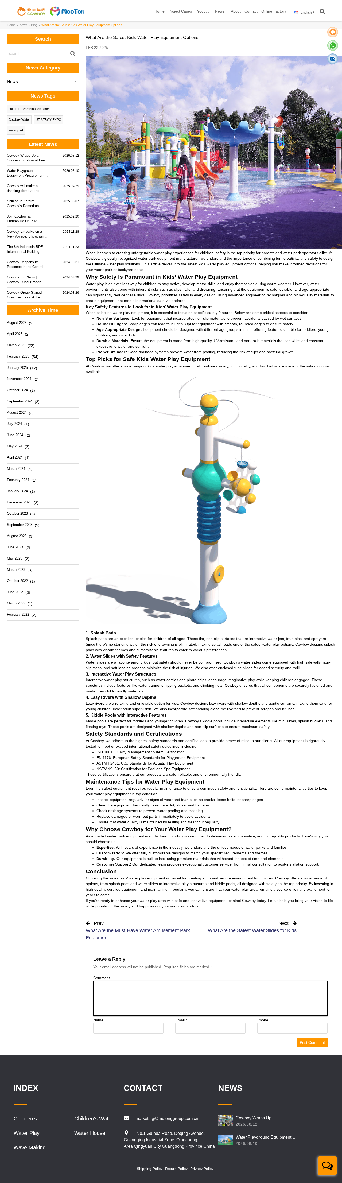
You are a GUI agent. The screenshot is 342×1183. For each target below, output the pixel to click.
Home (159, 11)
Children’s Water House (93, 1119)
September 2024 (19, 401)
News (219, 11)
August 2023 (16, 536)
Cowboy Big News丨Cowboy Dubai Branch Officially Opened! (24, 280)
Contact (251, 11)
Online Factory (273, 11)
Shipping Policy (149, 1168)
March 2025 (16, 345)
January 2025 (17, 368)
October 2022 (17, 581)
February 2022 (18, 614)
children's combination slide (29, 109)
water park (16, 130)
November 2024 (19, 379)
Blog (34, 25)
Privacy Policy (201, 1168)
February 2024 (18, 480)
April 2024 (14, 457)
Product (202, 11)
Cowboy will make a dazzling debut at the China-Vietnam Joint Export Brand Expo (23, 188)
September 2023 (19, 525)
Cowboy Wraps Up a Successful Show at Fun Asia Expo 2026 (26, 158)
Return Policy (176, 1168)
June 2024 (15, 435)
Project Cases (180, 11)
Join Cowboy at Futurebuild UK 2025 (22, 218)
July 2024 (14, 424)
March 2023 (16, 570)
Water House (89, 1133)
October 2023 (17, 513)
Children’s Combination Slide (35, 1119)
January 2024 (17, 491)
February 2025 (18, 356)
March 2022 (16, 603)
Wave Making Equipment (30, 1148)
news (23, 25)
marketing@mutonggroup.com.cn (166, 1118)
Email (181, 1020)
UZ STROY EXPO (48, 120)
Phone (262, 1020)
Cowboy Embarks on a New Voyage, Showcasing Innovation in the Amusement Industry (27, 234)
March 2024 (16, 469)
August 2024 (16, 412)
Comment (101, 978)
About (236, 11)
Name (98, 1020)
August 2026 (16, 323)
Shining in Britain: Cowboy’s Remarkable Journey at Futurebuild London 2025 (24, 203)
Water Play (27, 1133)
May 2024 (14, 446)
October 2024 (17, 390)
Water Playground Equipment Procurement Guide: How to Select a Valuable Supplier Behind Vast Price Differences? (26, 173)
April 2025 (14, 334)
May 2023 (14, 558)
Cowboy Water (19, 120)
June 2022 (15, 592)
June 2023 (15, 547)
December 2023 (19, 502)
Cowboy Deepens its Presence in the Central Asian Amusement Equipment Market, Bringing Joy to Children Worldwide (25, 264)
